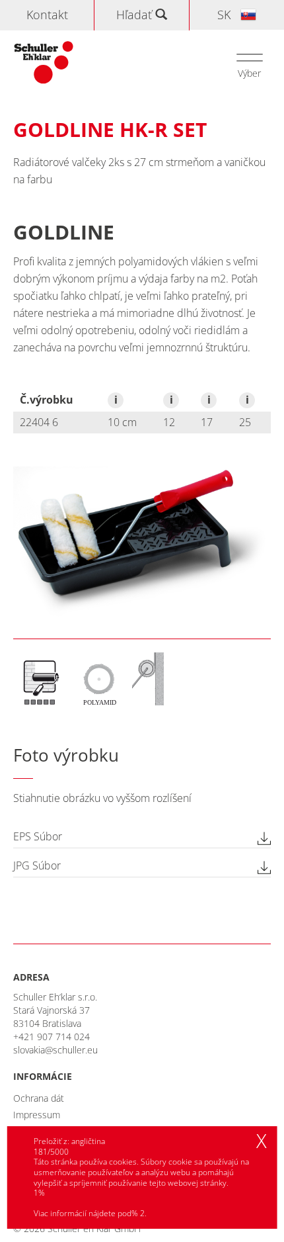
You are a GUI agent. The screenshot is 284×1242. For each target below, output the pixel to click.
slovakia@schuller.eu (55, 1049)
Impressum (36, 1114)
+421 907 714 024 (51, 1036)
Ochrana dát (38, 1098)
